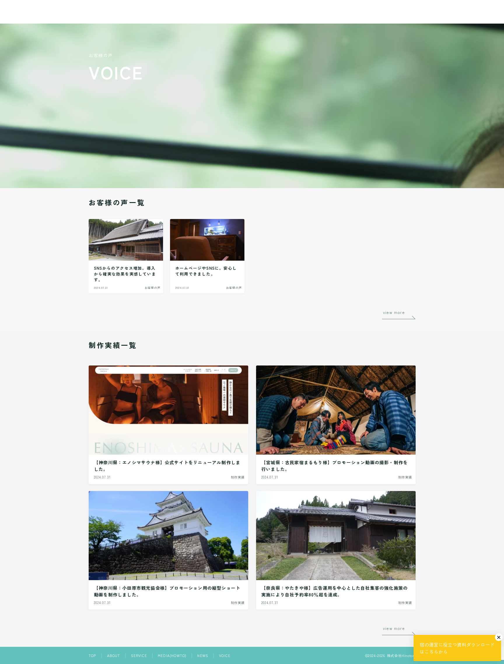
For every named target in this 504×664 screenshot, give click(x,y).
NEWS (202, 655)
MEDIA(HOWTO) (172, 655)
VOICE (224, 655)
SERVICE (139, 655)
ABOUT (113, 655)
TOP (92, 655)
